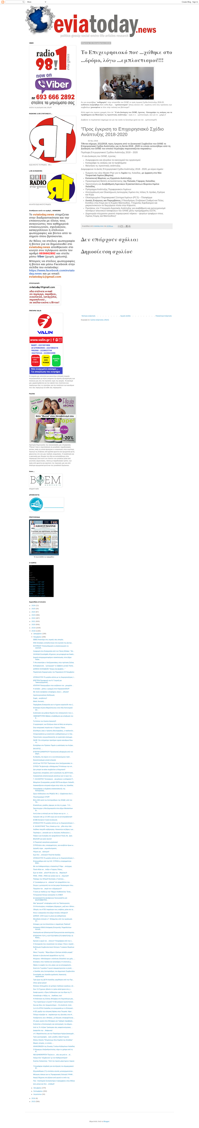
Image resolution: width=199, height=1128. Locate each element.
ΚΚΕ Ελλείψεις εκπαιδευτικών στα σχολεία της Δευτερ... (53, 643)
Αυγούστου (37, 1094)
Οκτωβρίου (37, 1088)
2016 (34, 1098)
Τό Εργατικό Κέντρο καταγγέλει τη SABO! (48, 895)
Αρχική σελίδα (125, 316)
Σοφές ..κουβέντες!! (40, 698)
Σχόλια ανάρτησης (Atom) (99, 320)
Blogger (106, 1121)
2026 (34, 605)
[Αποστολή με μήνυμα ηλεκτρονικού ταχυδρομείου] (119, 226)
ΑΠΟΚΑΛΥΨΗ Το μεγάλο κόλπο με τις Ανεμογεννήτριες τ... (54, 677)
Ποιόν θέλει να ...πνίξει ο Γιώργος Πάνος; (48, 869)
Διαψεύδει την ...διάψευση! (42, 1030)
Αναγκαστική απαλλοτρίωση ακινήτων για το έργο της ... (53, 776)
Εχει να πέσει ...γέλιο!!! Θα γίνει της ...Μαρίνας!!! (50, 873)
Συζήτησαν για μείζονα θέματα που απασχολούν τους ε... (53, 713)
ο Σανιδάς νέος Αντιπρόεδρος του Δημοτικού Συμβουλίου (54, 971)
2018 (34, 631)
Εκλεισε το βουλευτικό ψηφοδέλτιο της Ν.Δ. (49, 956)
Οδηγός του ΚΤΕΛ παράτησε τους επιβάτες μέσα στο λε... (53, 909)
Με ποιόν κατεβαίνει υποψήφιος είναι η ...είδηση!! (51, 692)
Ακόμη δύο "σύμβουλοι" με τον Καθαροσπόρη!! (50, 1058)
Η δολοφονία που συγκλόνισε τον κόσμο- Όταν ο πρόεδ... (54, 944)
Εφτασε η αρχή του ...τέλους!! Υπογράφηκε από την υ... (53, 941)
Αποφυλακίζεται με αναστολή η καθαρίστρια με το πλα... (53, 734)
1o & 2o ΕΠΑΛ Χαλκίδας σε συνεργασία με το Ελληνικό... (53, 1008)
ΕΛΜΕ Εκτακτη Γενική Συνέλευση (45, 820)
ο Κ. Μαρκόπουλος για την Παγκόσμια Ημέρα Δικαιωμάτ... (54, 1034)
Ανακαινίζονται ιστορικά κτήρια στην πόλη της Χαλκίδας (53, 785)
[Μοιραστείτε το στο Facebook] (126, 226)
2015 (34, 1101)
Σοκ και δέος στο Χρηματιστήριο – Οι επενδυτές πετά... (53, 1005)
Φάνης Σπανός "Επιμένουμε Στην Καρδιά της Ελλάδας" (53, 1040)
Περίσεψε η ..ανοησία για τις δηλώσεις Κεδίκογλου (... (52, 833)
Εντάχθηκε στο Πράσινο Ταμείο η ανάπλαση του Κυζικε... (53, 745)
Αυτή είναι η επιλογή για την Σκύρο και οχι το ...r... (51, 814)
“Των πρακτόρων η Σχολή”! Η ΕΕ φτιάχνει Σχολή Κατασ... (53, 1002)
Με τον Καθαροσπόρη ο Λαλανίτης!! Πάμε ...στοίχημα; (52, 866)
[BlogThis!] (121, 226)
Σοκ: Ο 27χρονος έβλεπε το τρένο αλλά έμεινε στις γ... (52, 989)
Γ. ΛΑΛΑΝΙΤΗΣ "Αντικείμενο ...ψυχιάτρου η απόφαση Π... (53, 779)
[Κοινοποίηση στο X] (124, 226)
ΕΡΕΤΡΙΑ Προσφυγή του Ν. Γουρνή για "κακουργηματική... (47, 681)
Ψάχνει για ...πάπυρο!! (41, 852)
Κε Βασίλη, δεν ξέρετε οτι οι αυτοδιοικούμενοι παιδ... (52, 757)
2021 (34, 621)
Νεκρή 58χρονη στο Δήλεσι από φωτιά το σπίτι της (51, 1078)
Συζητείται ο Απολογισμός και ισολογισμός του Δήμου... (53, 1024)
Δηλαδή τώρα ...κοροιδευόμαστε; (45, 848)
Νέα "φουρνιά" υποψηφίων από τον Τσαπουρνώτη (51, 903)
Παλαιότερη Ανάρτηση (164, 316)
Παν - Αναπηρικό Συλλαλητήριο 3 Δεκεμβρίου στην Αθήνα (54, 1081)
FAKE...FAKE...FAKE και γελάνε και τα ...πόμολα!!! (51, 876)
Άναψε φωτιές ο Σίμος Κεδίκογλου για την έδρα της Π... (53, 992)
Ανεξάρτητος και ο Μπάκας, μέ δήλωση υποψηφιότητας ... (54, 1018)
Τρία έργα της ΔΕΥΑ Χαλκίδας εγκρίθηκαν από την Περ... (53, 980)
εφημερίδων (50, 557)
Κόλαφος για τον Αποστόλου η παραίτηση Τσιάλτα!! (51, 924)
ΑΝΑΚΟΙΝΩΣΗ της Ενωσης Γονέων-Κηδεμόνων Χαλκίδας (54, 1046)
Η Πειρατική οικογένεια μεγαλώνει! (45, 842)
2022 (34, 618)
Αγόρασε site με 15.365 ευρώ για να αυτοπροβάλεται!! (52, 817)
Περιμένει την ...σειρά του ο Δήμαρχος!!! (47, 889)
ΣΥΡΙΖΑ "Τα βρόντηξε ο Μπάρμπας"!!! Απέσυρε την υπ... (53, 766)
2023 (34, 615)
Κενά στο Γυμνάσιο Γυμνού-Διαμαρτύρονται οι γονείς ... (53, 968)
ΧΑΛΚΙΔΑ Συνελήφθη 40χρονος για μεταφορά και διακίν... (54, 654)
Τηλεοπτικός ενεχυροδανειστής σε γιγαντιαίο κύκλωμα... (53, 737)
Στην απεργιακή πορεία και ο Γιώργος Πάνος (49, 728)
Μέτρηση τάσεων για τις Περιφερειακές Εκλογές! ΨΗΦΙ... (53, 1074)
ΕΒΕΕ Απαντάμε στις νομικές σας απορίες (48, 640)
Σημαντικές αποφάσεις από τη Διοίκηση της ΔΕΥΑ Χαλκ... (53, 773)
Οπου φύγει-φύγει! (40, 983)
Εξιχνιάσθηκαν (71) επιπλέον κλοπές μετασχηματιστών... (53, 1071)
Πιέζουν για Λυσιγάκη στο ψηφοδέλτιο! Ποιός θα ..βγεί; (52, 836)
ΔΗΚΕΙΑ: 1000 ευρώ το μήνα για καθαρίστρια (49, 916)
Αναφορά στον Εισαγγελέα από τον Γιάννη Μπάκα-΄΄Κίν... (53, 651)
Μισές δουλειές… (39, 701)
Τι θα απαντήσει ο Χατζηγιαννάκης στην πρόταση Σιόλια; (53, 663)
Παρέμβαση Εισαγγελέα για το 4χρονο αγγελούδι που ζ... (53, 705)
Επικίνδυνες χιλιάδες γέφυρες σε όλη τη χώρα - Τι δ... (52, 805)
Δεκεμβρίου (37, 634)
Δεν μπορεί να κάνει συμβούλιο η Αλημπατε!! (49, 770)
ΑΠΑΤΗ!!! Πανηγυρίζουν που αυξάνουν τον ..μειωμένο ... (53, 685)
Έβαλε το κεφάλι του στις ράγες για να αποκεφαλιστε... (52, 965)
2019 (34, 628)
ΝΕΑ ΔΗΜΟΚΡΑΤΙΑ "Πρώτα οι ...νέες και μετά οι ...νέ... (52, 1055)
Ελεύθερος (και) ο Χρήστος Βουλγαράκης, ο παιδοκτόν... (53, 731)
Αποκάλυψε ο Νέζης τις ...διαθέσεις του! (47, 996)
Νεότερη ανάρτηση (88, 316)
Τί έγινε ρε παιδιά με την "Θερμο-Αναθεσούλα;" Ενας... (52, 892)
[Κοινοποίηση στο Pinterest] (129, 226)
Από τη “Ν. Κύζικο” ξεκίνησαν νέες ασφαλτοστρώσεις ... (53, 1027)
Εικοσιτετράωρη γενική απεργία (44, 760)
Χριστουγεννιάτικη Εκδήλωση (44, 695)
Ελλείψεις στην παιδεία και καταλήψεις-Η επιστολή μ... (52, 962)
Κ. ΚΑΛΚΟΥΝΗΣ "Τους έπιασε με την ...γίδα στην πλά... (53, 826)
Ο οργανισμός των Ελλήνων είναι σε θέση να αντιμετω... (53, 724)
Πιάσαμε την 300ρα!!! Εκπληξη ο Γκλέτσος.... (49, 879)
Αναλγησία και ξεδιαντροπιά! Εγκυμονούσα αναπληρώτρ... (54, 932)
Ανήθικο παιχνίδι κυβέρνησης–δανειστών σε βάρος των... (53, 829)
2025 (34, 609)
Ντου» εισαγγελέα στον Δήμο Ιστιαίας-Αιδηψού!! (50, 913)
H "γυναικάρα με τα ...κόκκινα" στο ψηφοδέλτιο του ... (52, 882)
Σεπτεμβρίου (38, 1091)
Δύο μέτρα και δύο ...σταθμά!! (43, 1084)
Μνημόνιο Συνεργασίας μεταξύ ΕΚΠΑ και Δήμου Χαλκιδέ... (54, 782)
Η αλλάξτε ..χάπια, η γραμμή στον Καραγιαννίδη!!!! (51, 689)
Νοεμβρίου (37, 637)
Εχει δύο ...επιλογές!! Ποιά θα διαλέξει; (47, 855)
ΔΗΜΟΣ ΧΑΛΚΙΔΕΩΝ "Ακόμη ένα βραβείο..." (49, 669)
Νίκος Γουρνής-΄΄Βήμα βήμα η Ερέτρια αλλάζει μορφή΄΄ (53, 952)
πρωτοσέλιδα (40, 557)
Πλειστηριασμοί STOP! (41, 797)
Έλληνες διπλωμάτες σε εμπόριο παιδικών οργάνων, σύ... (53, 986)
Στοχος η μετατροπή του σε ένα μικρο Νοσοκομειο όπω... (53, 885)
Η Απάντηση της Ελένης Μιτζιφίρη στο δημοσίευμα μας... (53, 999)
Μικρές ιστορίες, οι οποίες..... (43, 1043)
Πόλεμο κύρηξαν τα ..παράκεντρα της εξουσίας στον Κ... (53, 1015)
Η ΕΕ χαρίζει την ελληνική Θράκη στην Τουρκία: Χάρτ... (53, 1011)
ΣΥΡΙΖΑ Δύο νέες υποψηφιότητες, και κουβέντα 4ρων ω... (53, 845)
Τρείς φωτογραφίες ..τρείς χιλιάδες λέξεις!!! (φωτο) (51, 1037)
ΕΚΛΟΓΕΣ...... (38, 749)
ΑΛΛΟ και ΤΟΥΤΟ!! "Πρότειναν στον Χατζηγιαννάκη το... (53, 763)
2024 (34, 612)
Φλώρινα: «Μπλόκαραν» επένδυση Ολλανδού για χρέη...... (54, 959)
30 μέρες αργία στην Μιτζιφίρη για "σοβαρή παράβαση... (53, 1021)
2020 (34, 625)
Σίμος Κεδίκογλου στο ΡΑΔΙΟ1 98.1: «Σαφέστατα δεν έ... (53, 794)
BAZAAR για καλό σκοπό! (42, 839)
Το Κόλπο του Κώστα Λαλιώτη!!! (44, 721)
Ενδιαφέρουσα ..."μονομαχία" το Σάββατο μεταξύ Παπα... (53, 666)
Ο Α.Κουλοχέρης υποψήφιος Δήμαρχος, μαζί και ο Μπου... (54, 906)
